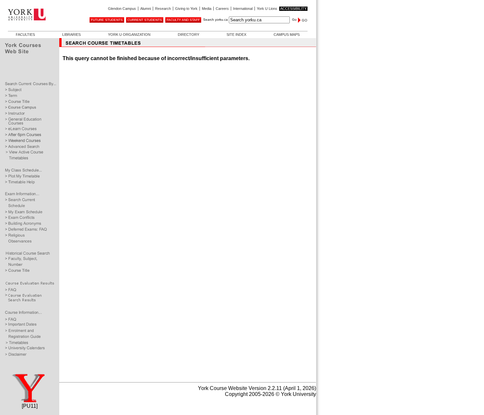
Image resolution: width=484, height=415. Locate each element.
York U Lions (267, 9)
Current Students (144, 20)
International (243, 9)
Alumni (145, 9)
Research (163, 9)
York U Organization (129, 34)
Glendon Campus (122, 9)
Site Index (236, 34)
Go (294, 19)
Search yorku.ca (215, 19)
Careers (222, 9)
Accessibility (293, 9)
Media (206, 9)
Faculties (25, 34)
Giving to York (186, 9)
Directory (188, 34)
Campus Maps (287, 34)
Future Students (107, 20)
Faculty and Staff (183, 20)
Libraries (71, 34)
